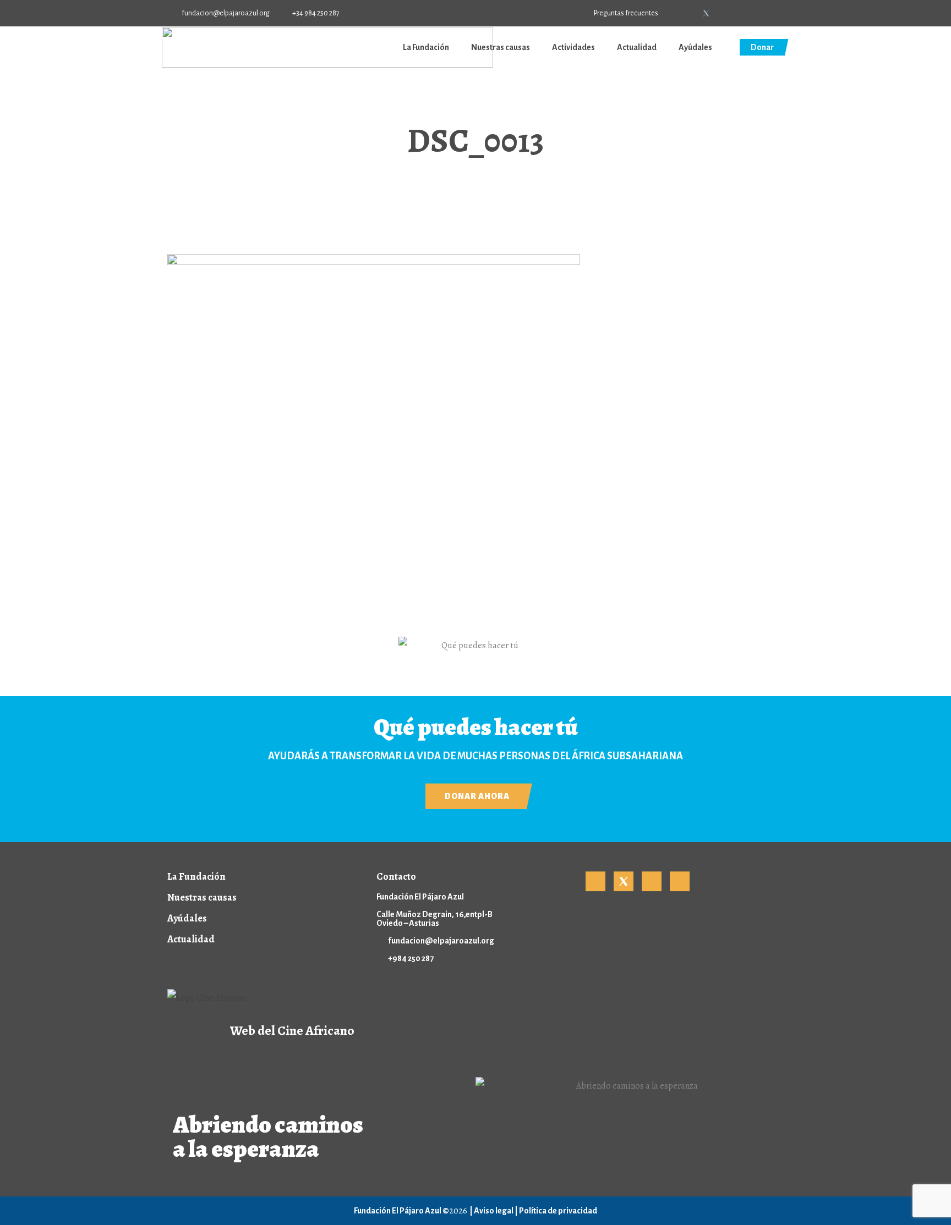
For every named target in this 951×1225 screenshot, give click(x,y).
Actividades (573, 47)
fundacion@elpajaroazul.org (441, 940)
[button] (780, 14)
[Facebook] (688, 13)
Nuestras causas (500, 47)
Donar (762, 47)
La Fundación (426, 47)
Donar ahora (477, 796)
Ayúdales (695, 47)
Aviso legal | (496, 1210)
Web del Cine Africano (292, 1030)
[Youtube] (724, 13)
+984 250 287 (411, 958)
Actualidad (637, 47)
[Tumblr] (742, 13)
